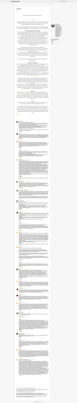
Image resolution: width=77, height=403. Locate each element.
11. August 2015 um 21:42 (25, 150)
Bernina (23, 93)
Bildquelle (32, 19)
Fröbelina (20, 340)
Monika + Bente (21, 312)
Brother (18, 93)
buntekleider (21, 212)
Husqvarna (29, 70)
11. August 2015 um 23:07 (31, 190)
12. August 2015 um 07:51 (25, 223)
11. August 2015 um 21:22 (24, 133)
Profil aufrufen (57, 37)
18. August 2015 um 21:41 (25, 349)
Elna (25, 93)
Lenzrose (20, 141)
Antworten (20, 131)
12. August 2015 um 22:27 (25, 262)
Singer (31, 88)
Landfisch (20, 349)
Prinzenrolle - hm (21, 333)
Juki (20, 93)
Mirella (20, 133)
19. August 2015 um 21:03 (33, 359)
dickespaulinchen (21, 181)
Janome (47, 92)
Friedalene (20, 159)
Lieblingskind (21, 121)
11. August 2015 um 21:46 (25, 159)
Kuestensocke (15, 1)
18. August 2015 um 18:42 (25, 340)
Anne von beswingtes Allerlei (23, 190)
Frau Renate (21, 288)
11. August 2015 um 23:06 (27, 181)
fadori (20, 302)
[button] (16, 11)
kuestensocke (57, 24)
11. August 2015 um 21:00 (26, 121)
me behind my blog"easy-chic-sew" (24, 359)
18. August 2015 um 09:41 (27, 333)
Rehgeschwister (21, 200)
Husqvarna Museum (42, 71)
